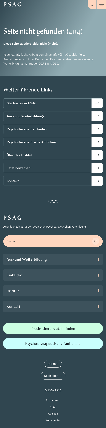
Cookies (53, 413)
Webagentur (53, 420)
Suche (11, 241)
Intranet (53, 364)
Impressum (53, 400)
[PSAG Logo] (13, 4)
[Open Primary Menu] (101, 4)
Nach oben (51, 376)
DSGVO (53, 407)
